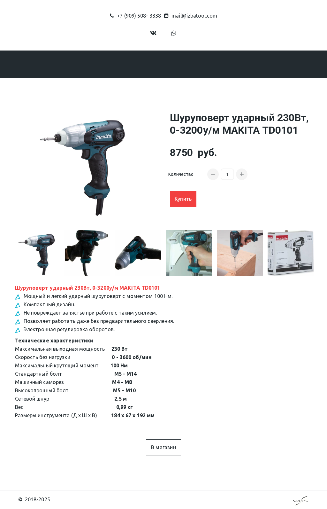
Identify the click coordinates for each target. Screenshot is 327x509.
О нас (77, 64)
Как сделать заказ (166, 64)
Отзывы (212, 64)
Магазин (114, 64)
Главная (48, 64)
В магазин (163, 447)
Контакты (246, 64)
